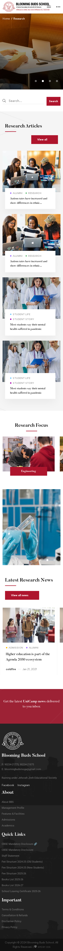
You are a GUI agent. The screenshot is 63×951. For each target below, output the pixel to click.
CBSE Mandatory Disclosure (17, 849)
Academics (8, 825)
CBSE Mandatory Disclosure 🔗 (19, 844)
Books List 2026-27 (12, 885)
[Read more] (29, 610)
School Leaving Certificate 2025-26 (21, 891)
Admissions (8, 819)
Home (6, 18)
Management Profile (13, 807)
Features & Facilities (13, 813)
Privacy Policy (9, 927)
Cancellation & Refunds (15, 915)
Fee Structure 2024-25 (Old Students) (22, 861)
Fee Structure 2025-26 (14, 873)
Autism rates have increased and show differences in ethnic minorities (28, 203)
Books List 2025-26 (12, 879)
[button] (35, 81)
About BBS (8, 801)
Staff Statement (10, 855)
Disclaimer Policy (11, 921)
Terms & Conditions (13, 909)
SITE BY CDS (43, 947)
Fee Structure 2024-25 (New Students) (23, 867)
